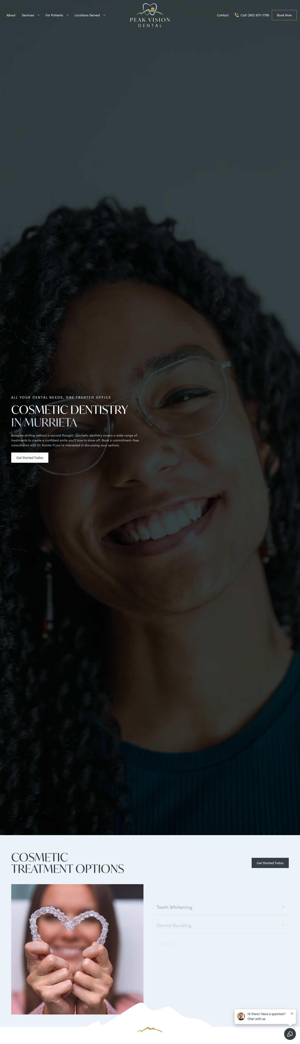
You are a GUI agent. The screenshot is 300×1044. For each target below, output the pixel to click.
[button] (30, 15)
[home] (150, 15)
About (11, 15)
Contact (223, 15)
